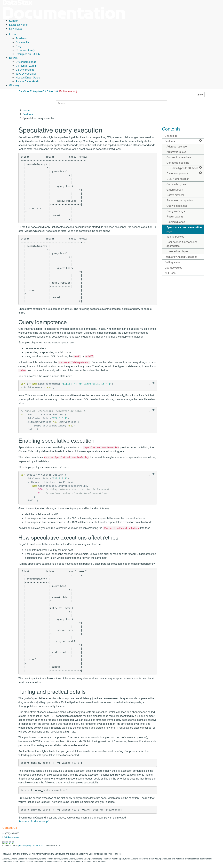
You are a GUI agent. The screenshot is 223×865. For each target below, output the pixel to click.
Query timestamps (177, 206)
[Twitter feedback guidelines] (10, 842)
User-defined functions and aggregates (182, 244)
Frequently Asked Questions (181, 257)
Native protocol (175, 195)
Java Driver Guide (26, 73)
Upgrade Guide (173, 267)
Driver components (177, 173)
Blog (18, 46)
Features (28, 114)
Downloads (15, 28)
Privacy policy (25, 845)
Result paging (175, 216)
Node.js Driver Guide (28, 77)
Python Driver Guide (27, 81)
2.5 (199, 94)
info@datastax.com (10, 836)
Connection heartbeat (179, 157)
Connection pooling (178, 162)
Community (22, 42)
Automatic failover (177, 152)
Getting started (173, 262)
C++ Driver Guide (26, 66)
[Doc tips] (7, 842)
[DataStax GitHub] (13, 842)
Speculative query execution (184, 229)
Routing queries (176, 222)
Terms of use (38, 845)
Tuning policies (175, 236)
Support (13, 21)
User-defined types (177, 251)
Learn (12, 34)
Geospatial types (176, 184)
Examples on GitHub (28, 54)
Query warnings (176, 211)
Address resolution (177, 146)
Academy (21, 38)
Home (26, 110)
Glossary (14, 85)
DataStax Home (18, 24)
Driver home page (26, 62)
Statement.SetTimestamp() (33, 821)
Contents (171, 128)
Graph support (175, 189)
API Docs (170, 273)
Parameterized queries (180, 200)
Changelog (171, 136)
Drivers (13, 58)
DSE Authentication (178, 179)
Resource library (25, 50)
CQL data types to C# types (182, 168)
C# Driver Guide (25, 69)
